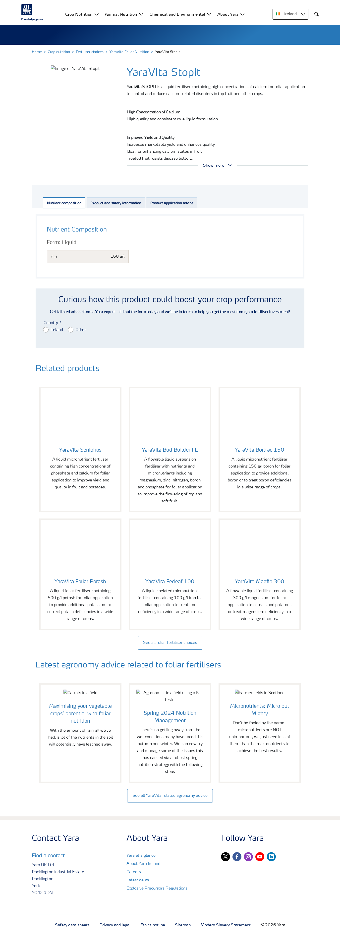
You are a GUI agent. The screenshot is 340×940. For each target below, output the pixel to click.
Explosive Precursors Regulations (156, 889)
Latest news (137, 880)
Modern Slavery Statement (226, 925)
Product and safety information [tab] (116, 203)
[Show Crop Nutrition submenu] (97, 14)
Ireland (57, 330)
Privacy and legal (115, 925)
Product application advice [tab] (171, 203)
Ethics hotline (152, 925)
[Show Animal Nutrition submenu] (141, 14)
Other (80, 330)
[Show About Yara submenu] (242, 14)
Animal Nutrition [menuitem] (121, 14)
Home (37, 52)
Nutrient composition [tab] (64, 203)
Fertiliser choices (90, 52)
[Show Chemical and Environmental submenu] (209, 14)
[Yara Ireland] (32, 12)
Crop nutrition (59, 52)
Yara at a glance (141, 856)
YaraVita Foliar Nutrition (129, 52)
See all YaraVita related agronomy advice (170, 796)
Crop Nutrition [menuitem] (79, 14)
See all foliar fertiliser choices (170, 643)
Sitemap (183, 925)
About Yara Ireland (143, 864)
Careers (133, 872)
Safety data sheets (72, 925)
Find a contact (48, 855)
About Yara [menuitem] (227, 14)
